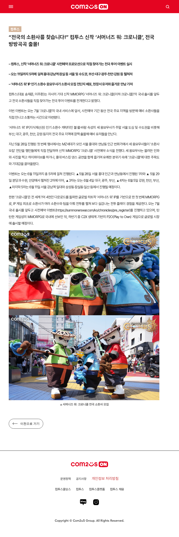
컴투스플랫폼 (97, 489)
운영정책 (65, 479)
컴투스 (80, 489)
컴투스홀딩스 (63, 489)
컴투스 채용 (117, 489)
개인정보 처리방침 (105, 478)
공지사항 (81, 479)
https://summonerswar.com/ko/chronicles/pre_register (92, 210)
